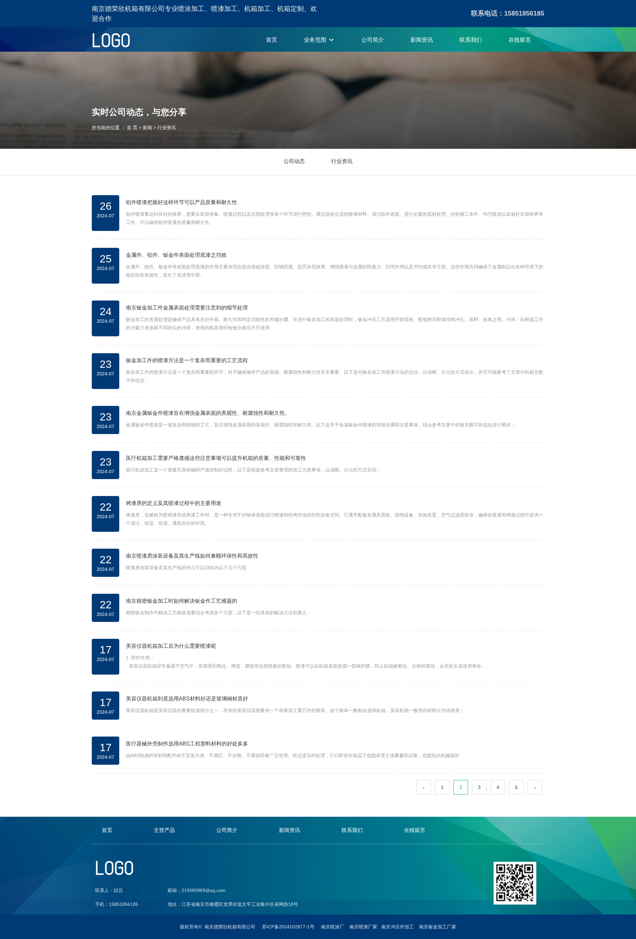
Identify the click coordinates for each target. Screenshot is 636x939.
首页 (271, 40)
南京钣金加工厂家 (437, 926)
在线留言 (519, 40)
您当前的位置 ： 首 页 (115, 128)
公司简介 (372, 40)
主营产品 (164, 830)
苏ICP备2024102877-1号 (291, 926)
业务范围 (316, 40)
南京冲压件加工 (399, 926)
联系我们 (470, 40)
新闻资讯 (421, 40)
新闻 (147, 128)
